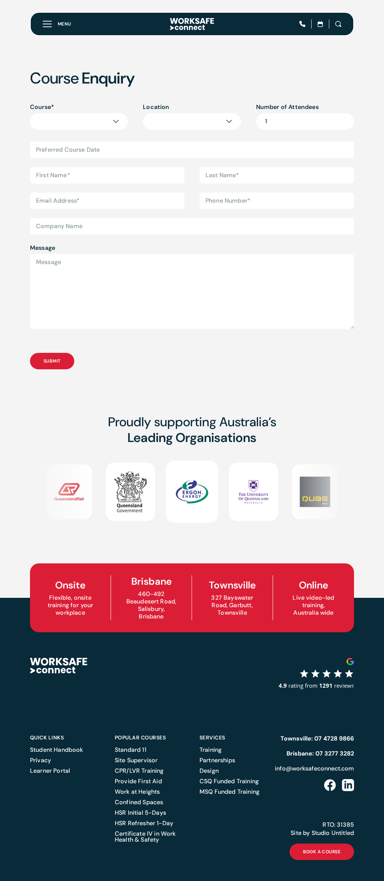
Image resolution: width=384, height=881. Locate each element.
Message (42, 248)
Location (156, 107)
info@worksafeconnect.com (314, 768)
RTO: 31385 (338, 825)
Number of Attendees (287, 107)
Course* (42, 107)
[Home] (192, 24)
